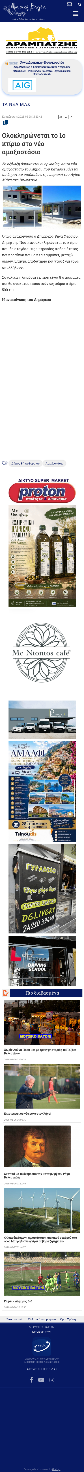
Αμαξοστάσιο (54, 463)
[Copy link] (5, 122)
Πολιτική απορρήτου (42, 1319)
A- (66, 116)
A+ (60, 116)
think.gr (56, 1469)
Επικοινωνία (15, 1319)
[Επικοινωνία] (69, 4)
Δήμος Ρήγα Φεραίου (25, 463)
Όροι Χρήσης (69, 1319)
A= (72, 116)
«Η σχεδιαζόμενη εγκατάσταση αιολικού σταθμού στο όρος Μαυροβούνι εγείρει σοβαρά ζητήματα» (40, 1239)
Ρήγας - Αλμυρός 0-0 (18, 1301)
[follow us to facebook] (31, 1380)
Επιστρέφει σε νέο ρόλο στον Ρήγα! (27, 1113)
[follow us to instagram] (51, 1380)
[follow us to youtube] (41, 1380)
